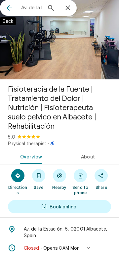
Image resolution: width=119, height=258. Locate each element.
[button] (59, 248)
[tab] (30, 156)
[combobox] (31, 8)
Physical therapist (27, 144)
